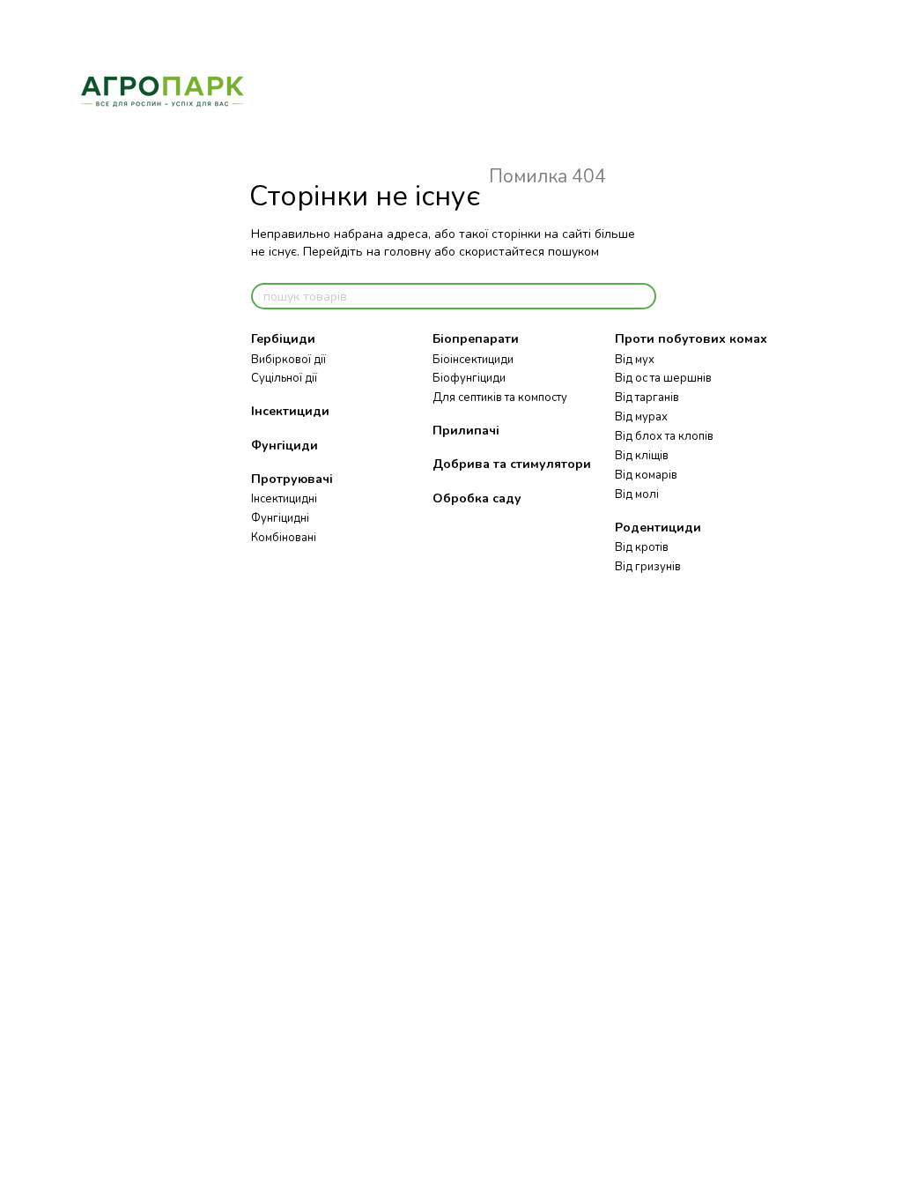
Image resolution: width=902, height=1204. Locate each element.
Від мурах (641, 417)
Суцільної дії (284, 378)
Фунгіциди (284, 445)
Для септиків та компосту (500, 397)
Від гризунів (648, 567)
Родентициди (658, 527)
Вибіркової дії (288, 360)
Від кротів (642, 547)
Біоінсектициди (473, 360)
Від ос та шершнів (663, 378)
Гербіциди (283, 339)
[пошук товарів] (642, 296)
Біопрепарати (476, 339)
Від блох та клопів (664, 436)
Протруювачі (292, 479)
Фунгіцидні (280, 518)
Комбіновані (283, 538)
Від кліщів (642, 456)
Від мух (634, 360)
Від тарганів (647, 397)
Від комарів (646, 475)
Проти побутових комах (691, 339)
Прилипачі (466, 430)
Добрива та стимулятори (512, 464)
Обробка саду (477, 498)
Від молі (637, 494)
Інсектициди (290, 411)
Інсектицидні (284, 499)
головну (407, 251)
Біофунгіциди (469, 378)
